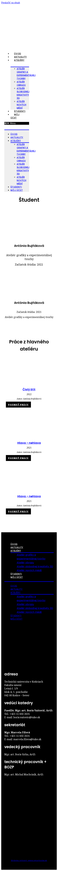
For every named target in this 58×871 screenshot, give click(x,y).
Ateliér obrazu (25, 562)
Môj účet (15, 116)
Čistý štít (29, 389)
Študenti (19, 111)
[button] (16, 123)
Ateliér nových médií (21, 104)
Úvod (17, 53)
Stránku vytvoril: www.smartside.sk (29, 860)
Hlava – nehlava (29, 443)
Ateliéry (19, 60)
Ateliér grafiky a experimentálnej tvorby (26, 73)
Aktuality (20, 56)
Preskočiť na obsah (10, 2)
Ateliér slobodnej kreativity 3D (23, 93)
